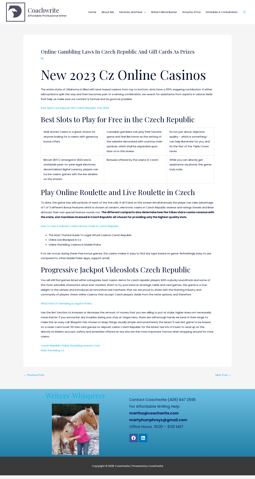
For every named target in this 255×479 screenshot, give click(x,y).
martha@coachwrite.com (154, 413)
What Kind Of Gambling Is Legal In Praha (66, 303)
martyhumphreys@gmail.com (158, 419)
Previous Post (34, 375)
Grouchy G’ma (191, 12)
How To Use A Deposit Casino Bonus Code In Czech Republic (80, 226)
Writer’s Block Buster (164, 12)
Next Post (223, 375)
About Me (107, 12)
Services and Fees (130, 12)
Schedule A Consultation (222, 12)
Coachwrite (43, 10)
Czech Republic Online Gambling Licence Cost (70, 345)
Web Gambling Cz (52, 350)
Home (92, 12)
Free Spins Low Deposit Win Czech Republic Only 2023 (75, 108)
